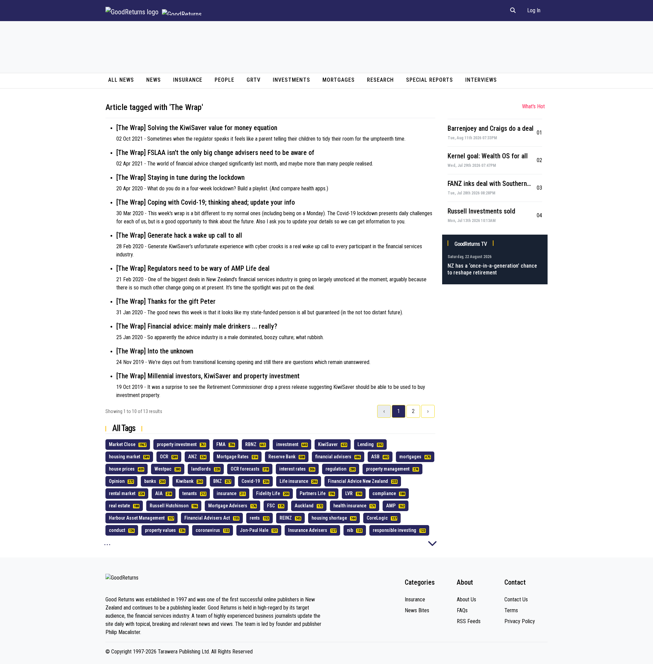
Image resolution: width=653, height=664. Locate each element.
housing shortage (334, 518)
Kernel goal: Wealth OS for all (488, 156)
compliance (388, 493)
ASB (379, 456)
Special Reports (429, 80)
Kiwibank (189, 481)
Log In (533, 10)
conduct (121, 530)
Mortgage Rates (237, 456)
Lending (370, 444)
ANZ (197, 456)
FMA (225, 444)
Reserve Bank (286, 456)
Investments (291, 80)
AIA (163, 493)
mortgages (414, 456)
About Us (466, 599)
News (153, 80)
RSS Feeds (469, 621)
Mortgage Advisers (232, 505)
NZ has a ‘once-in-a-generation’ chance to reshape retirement (492, 269)
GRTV (254, 80)
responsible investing (399, 530)
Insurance (187, 80)
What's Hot (533, 106)
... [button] (107, 542)
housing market (129, 456)
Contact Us (516, 599)
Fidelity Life (272, 493)
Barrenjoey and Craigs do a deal (491, 128)
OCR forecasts (249, 469)
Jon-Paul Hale (258, 530)
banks (154, 481)
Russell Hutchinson (173, 505)
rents (259, 518)
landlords (205, 469)
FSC (275, 505)
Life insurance (298, 481)
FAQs (462, 610)
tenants (194, 493)
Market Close (127, 444)
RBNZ (255, 444)
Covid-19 (255, 481)
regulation (340, 469)
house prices (126, 469)
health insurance (354, 505)
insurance (231, 493)
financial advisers (337, 456)
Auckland (308, 505)
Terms (511, 610)
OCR (168, 456)
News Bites (417, 610)
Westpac (167, 469)
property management (392, 469)
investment (291, 444)
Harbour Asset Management (141, 518)
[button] (513, 10)
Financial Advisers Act (211, 518)
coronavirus (212, 530)
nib (354, 530)
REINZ (290, 518)
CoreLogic (382, 518)
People (224, 80)
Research (380, 80)
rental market (126, 493)
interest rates (297, 469)
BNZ (222, 481)
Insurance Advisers (312, 530)
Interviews (481, 80)
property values (165, 530)
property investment (181, 444)
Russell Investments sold (481, 211)
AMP (395, 505)
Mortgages (338, 80)
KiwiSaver (332, 444)
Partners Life (317, 493)
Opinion (121, 481)
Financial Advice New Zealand (362, 481)
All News (121, 80)
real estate (124, 505)
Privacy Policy (519, 621)
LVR (353, 493)
